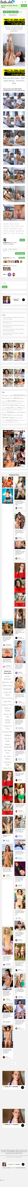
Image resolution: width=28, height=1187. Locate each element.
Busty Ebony (8, 1057)
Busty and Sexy (21, 811)
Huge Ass (8, 1022)
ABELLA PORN (7, 709)
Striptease (23, 420)
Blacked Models (21, 538)
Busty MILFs (20, 673)
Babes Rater (7, 685)
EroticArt (7, 840)
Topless (10, 422)
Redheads (14, 415)
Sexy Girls (8, 841)
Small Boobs (12, 231)
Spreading (4, 420)
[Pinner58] (9, 274)
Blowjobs (23, 398)
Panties (20, 228)
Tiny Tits (13, 233)
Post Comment (20, 253)
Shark (19, 917)
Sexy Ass (6, 231)
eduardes (20, 758)
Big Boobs (19, 395)
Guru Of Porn (7, 698)
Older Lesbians (21, 997)
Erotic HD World (7, 693)
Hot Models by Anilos (22, 1029)
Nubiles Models (9, 1000)
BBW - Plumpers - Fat (22, 970)
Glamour (17, 224)
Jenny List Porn (8, 715)
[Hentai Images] (7, 482)
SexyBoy (20, 701)
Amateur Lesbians (21, 760)
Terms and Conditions (5, 1155)
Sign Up (24, 5)
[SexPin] (14, 274)
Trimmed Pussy (19, 233)
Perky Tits (16, 412)
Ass (9, 395)
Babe (11, 395)
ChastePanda (8, 644)
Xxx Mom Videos (7, 757)
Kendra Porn (7, 731)
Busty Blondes (9, 645)
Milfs (19, 407)
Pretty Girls (20, 508)
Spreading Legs (20, 231)
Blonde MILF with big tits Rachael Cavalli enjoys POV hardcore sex (14, 322)
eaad (19, 557)
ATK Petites (8, 965)
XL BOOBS (8, 665)
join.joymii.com (13, 15)
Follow (22, 240)
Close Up (11, 224)
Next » (14, 1063)
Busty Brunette (8, 403)
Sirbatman (8, 875)
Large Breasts (21, 405)
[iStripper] (7, 495)
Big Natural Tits (10, 398)
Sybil (5, 233)
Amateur (20, 886)
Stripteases (19, 1157)
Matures (15, 408)
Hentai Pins (13, 1157)
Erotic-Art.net (13, 1167)
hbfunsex (20, 637)
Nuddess (7, 735)
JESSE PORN (7, 721)
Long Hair (9, 407)
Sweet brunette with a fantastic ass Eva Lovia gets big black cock (13, 326)
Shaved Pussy (8, 417)
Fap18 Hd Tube (7, 763)
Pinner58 (20, 537)
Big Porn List (8, 682)
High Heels (14, 405)
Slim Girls (20, 780)
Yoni (7, 1056)
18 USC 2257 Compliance (18, 1155)
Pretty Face (6, 414)
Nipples (17, 409)
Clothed (17, 403)
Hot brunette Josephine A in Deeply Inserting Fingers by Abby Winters (13, 329)
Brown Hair (4, 401)
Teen (8, 233)
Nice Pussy (13, 409)
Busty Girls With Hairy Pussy (11, 876)
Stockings (19, 420)
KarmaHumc (20, 727)
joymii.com (6, 228)
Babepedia (7, 688)
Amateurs (5, 395)
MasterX (19, 779)
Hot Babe (12, 226)
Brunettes (6, 224)
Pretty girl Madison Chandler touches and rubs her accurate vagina (14, 318)
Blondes (17, 398)
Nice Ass (8, 409)
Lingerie (3, 408)
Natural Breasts (13, 228)
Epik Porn (7, 701)
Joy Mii (17, 226)
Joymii (21, 226)
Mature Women (21, 638)
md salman (20, 507)
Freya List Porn (7, 727)
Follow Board (21, 257)
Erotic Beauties (7, 677)
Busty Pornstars (9, 666)
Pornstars (22, 412)
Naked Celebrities (7, 745)
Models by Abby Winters (23, 559)
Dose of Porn (7, 704)
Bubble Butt (19, 401)
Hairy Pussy (6, 226)
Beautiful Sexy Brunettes (23, 858)
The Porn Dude (7, 739)
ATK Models (8, 964)
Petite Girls (20, 836)
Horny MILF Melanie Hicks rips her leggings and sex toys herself (13, 333)
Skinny (15, 418)
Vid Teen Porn (7, 751)
